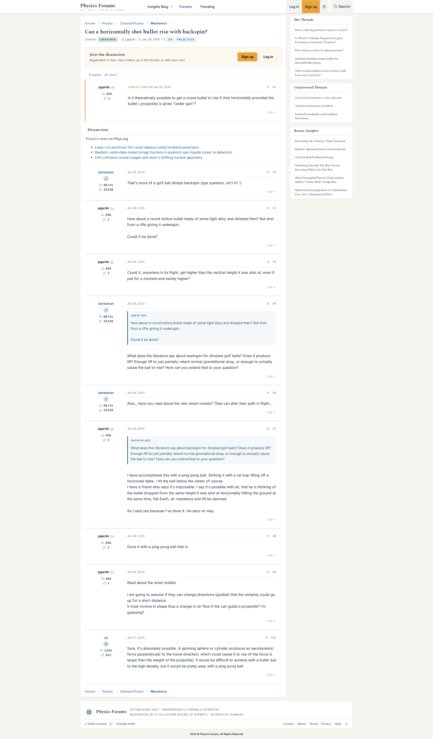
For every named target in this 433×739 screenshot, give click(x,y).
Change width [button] (125, 723)
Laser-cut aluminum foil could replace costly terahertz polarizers (147, 147)
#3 (274, 208)
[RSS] (346, 723)
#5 (274, 303)
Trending (207, 7)
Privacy (326, 723)
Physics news (97, 139)
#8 (274, 536)
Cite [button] (269, 112)
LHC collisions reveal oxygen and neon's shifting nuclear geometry (148, 157)
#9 (274, 572)
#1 (274, 87)
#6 (274, 392)
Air (170, 39)
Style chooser (97, 723)
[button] (172, 6)
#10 (273, 637)
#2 (274, 172)
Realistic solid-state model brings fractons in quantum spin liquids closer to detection (163, 152)
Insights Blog (157, 7)
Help (338, 723)
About (301, 723)
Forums (186, 7)
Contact (288, 723)
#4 (274, 261)
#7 (274, 428)
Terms (313, 723)
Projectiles (186, 39)
